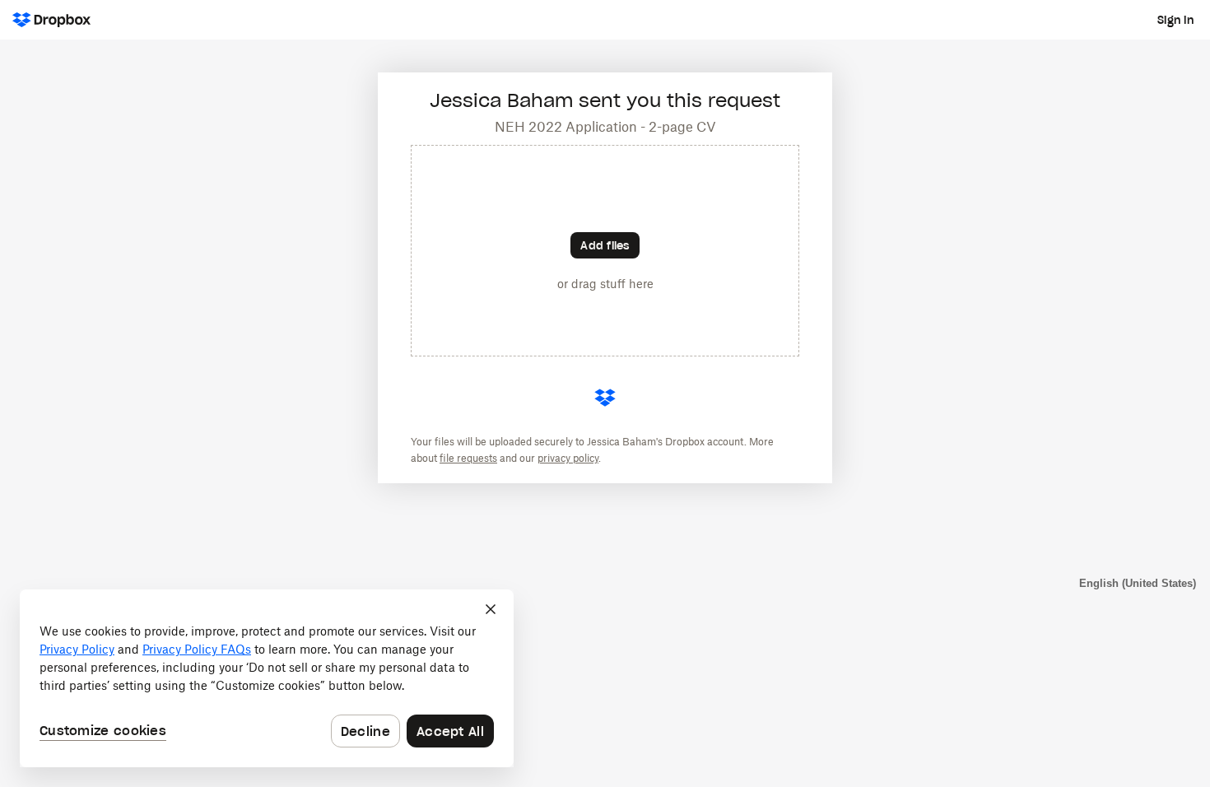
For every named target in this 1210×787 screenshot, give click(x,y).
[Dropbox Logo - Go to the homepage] (51, 20)
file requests (468, 458)
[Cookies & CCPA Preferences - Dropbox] (267, 678)
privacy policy (568, 458)
